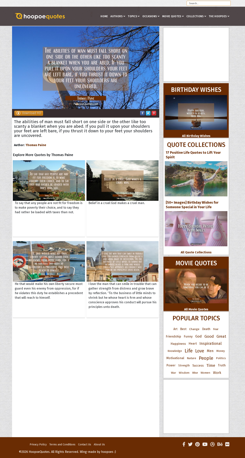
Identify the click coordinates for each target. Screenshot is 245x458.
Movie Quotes (171, 16)
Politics (221, 358)
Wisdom (184, 372)
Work (217, 373)
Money (220, 351)
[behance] (220, 444)
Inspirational (210, 343)
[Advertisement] (196, 54)
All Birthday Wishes (196, 136)
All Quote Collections (196, 252)
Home (104, 16)
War (173, 372)
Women (205, 372)
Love (199, 351)
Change (194, 329)
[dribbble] (212, 444)
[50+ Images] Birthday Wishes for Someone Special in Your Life (192, 204)
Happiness (178, 344)
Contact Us (84, 444)
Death (206, 329)
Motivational (175, 358)
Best (183, 329)
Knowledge (174, 351)
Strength (184, 365)
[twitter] (190, 444)
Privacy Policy (38, 444)
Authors (116, 16)
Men (210, 351)
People (206, 358)
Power (171, 365)
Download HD (31, 113)
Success (198, 365)
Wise (195, 372)
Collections (194, 16)
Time (210, 365)
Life (189, 351)
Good (209, 336)
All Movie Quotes (196, 309)
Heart (193, 343)
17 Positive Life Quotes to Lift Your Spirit (193, 154)
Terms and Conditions (62, 444)
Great (221, 336)
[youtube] (204, 444)
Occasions (149, 16)
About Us (99, 444)
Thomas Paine (35, 145)
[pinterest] (197, 444)
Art (175, 329)
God (198, 336)
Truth (222, 365)
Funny (188, 336)
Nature (191, 358)
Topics (132, 16)
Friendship (173, 336)
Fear (216, 329)
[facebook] (183, 444)
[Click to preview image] (85, 67)
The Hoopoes (218, 16)
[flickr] (227, 444)
